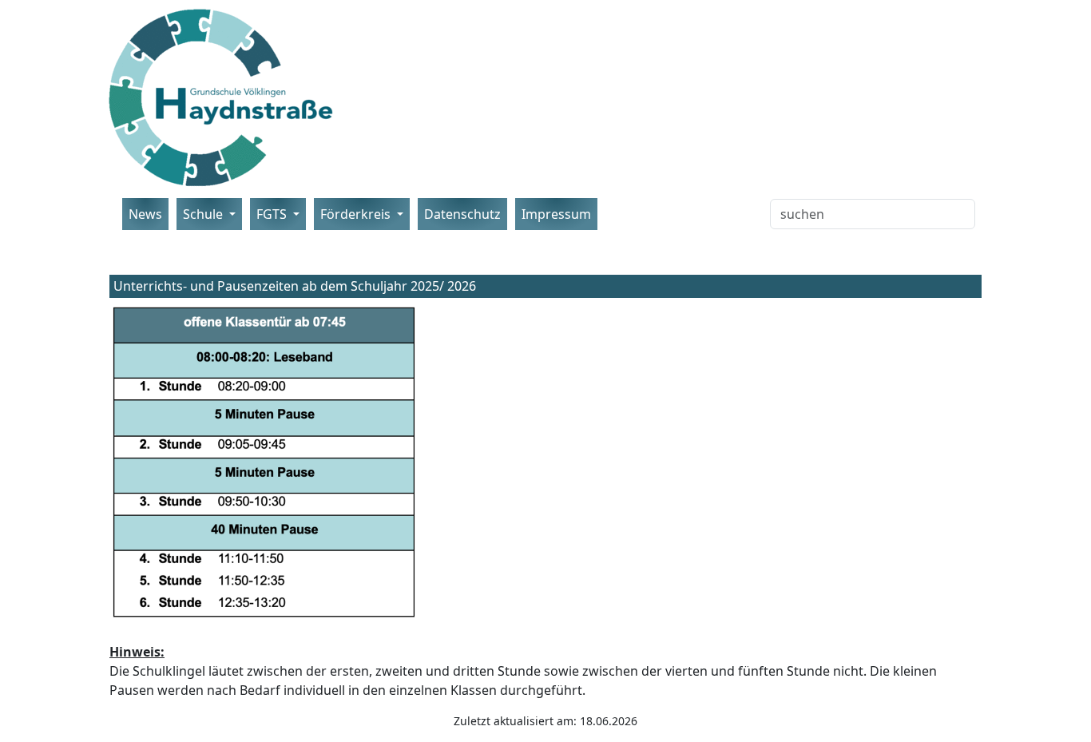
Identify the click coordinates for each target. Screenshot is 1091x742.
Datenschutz (462, 214)
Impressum (556, 214)
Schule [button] (204, 214)
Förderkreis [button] (357, 214)
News (145, 214)
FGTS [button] (273, 214)
